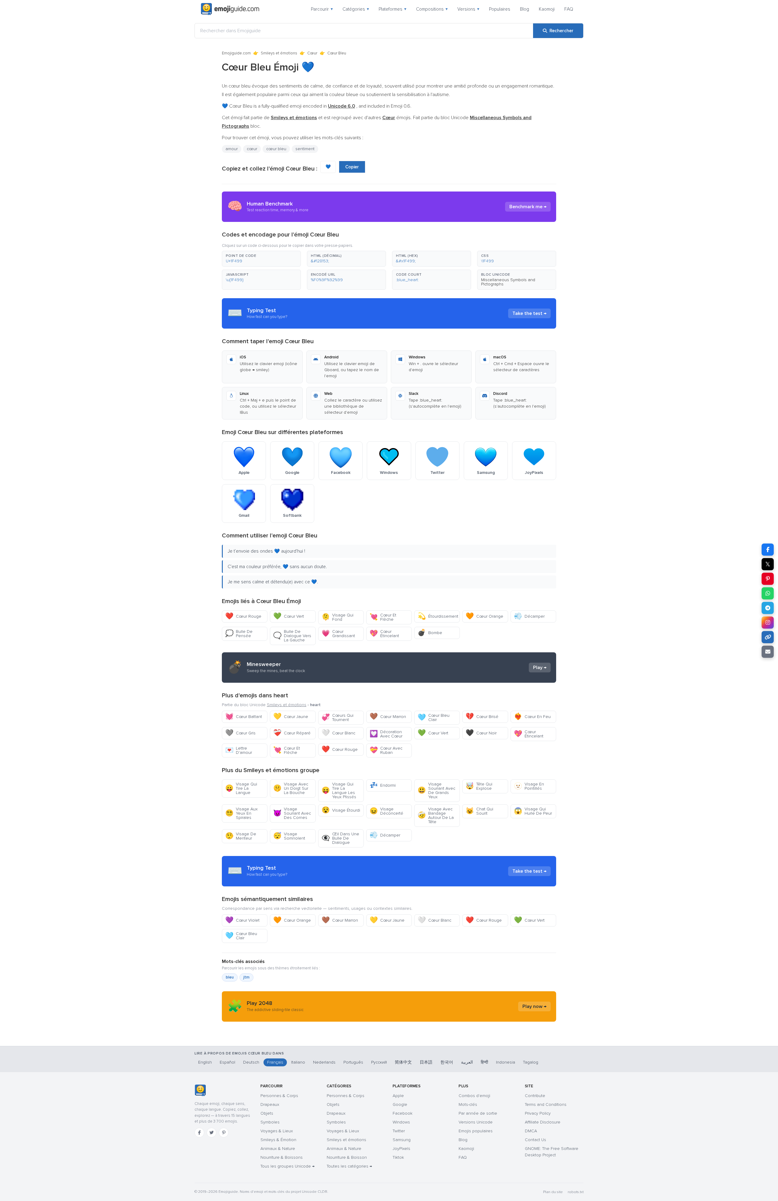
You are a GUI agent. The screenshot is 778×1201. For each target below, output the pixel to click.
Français (275, 1062)
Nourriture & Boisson (347, 1157)
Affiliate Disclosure (542, 1122)
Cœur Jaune (290, 717)
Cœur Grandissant (338, 633)
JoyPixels (401, 1148)
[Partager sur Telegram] (768, 608)
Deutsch (251, 1062)
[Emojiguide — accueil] (200, 1090)
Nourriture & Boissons (281, 1157)
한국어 (446, 1062)
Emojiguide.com (236, 53)
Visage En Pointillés (529, 786)
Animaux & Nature (277, 1148)
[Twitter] (211, 1132)
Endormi (383, 785)
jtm (246, 977)
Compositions (432, 9)
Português (353, 1062)
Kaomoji (547, 9)
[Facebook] (199, 1132)
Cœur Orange (484, 616)
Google (400, 1104)
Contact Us (535, 1139)
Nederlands (324, 1062)
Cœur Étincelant (384, 633)
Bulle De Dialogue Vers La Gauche (292, 636)
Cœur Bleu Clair (433, 717)
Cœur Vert (288, 616)
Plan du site (553, 1192)
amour (231, 148)
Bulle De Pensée (239, 633)
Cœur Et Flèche (383, 617)
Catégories (356, 9)
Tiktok (398, 1157)
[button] (261, 259)
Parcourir (322, 9)
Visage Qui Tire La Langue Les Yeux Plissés (339, 790)
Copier (352, 167)
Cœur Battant (243, 717)
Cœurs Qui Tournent (337, 717)
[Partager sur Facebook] (768, 550)
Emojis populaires (476, 1131)
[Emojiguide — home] (230, 9)
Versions (468, 9)
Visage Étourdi (341, 810)
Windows (401, 1122)
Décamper (529, 616)
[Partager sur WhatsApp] (768, 593)
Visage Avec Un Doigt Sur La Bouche (290, 788)
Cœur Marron (388, 717)
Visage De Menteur (240, 836)
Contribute (535, 1095)
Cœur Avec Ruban (386, 750)
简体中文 (403, 1062)
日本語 (426, 1062)
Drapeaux (269, 1104)
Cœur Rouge (243, 616)
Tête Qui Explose (479, 786)
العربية (467, 1062)
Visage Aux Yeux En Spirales (241, 813)
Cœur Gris (240, 733)
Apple (398, 1095)
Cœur (312, 53)
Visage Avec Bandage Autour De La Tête (436, 815)
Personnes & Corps (279, 1095)
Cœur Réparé (292, 733)
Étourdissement (438, 616)
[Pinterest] (224, 1132)
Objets (266, 1113)
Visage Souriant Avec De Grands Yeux (436, 790)
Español (227, 1062)
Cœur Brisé (482, 717)
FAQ (568, 9)
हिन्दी (484, 1062)
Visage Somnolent (289, 836)
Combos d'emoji (474, 1095)
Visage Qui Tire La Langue (241, 788)
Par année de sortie (478, 1113)
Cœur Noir (481, 733)
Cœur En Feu (532, 717)
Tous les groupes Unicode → (287, 1166)
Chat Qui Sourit (479, 811)
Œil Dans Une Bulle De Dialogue (340, 838)
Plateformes (392, 9)
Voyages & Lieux (276, 1131)
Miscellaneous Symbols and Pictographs (508, 282)
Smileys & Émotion (278, 1139)
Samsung (402, 1139)
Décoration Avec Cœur (386, 734)
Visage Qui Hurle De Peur (533, 811)
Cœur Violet (242, 920)
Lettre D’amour (238, 750)
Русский (379, 1062)
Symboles (270, 1122)
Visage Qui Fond (337, 617)
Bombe (430, 633)
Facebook (402, 1113)
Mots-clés (468, 1104)
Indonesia (505, 1062)
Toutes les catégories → (349, 1166)
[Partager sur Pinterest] (768, 579)
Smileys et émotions (279, 53)
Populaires (499, 9)
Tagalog (530, 1062)
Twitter (399, 1131)
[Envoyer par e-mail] (768, 652)
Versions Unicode (476, 1122)
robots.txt (576, 1192)
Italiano (298, 1062)
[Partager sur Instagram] (768, 622)
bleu (230, 977)
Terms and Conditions (545, 1104)
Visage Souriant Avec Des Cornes (292, 813)
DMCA (531, 1131)
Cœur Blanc (338, 733)
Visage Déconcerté (386, 811)
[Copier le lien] (768, 637)
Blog (524, 9)
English (205, 1062)
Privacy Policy (538, 1113)
